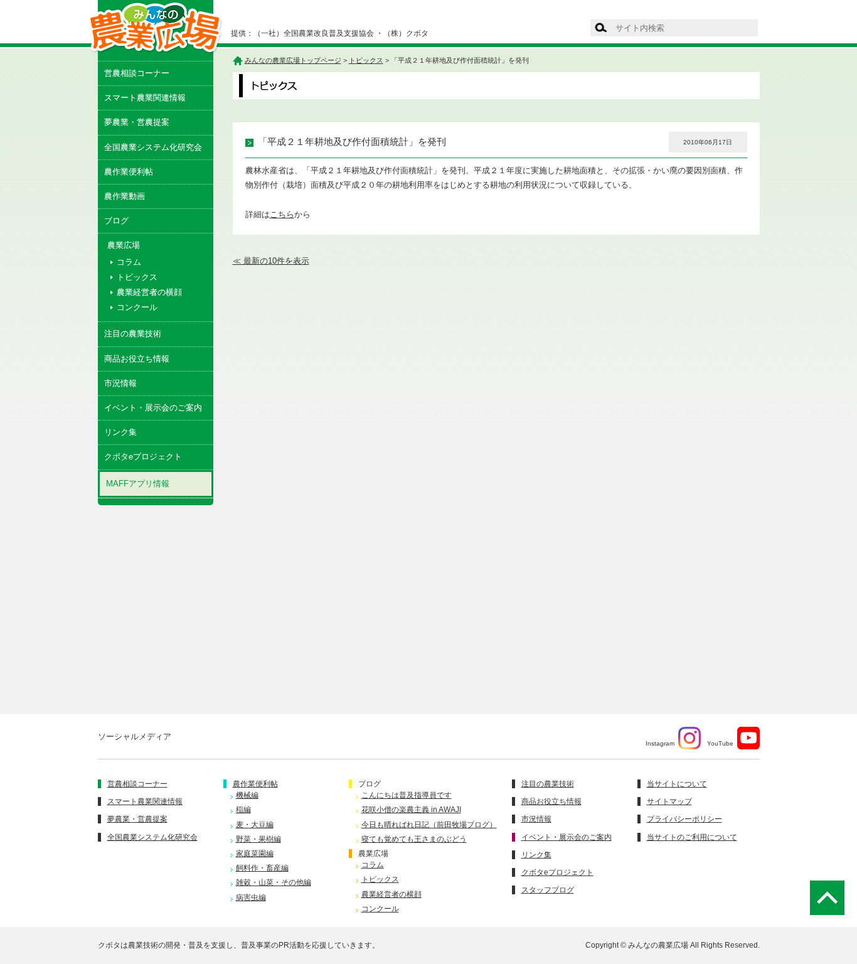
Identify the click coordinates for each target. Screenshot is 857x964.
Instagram (660, 743)
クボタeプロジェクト (143, 456)
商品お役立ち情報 (136, 358)
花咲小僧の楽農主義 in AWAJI (411, 809)
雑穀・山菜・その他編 (273, 882)
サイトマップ (669, 801)
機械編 (247, 795)
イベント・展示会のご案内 (153, 407)
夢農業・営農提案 (136, 122)
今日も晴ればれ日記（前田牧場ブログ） (429, 824)
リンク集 (120, 432)
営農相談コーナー (136, 73)
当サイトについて (677, 783)
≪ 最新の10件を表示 (271, 260)
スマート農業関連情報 (145, 97)
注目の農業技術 (132, 333)
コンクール (137, 307)
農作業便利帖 (128, 171)
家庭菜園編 (255, 853)
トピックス (137, 277)
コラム (129, 262)
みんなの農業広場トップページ (293, 60)
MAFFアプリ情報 (137, 483)
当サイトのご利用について (692, 837)
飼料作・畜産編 (262, 868)
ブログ (116, 220)
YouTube (720, 743)
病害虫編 (251, 897)
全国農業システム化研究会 (153, 147)
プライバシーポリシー (684, 819)
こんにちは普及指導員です (406, 795)
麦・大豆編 (255, 824)
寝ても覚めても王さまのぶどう (414, 839)
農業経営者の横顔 (149, 292)
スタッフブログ (547, 890)
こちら (282, 214)
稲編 (243, 809)
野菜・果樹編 (258, 839)
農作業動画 (124, 196)
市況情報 (120, 383)
